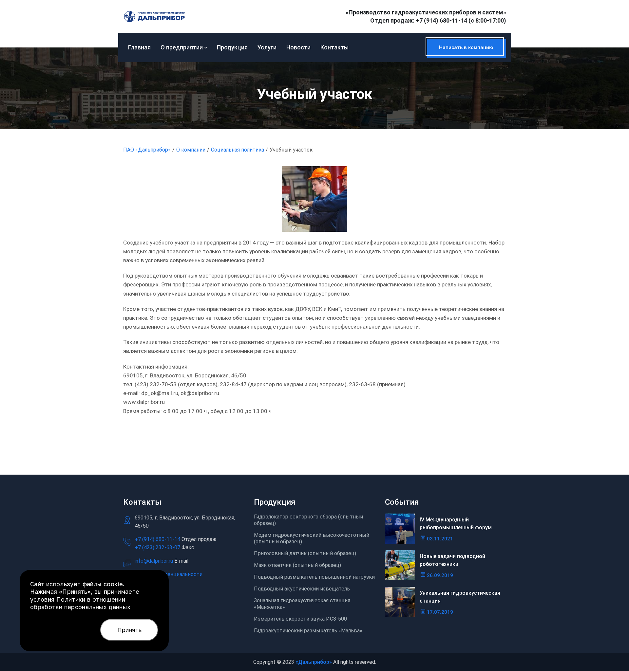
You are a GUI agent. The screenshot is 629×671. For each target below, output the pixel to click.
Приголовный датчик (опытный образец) (305, 553)
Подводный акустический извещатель (302, 589)
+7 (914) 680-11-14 (441, 20)
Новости (298, 47)
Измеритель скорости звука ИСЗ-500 (300, 619)
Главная (139, 47)
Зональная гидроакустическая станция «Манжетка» (302, 603)
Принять (129, 629)
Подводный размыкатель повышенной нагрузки (314, 577)
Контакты (334, 47)
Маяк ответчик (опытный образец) (297, 565)
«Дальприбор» (313, 662)
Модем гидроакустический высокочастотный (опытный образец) (311, 538)
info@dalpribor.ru (154, 561)
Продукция (232, 47)
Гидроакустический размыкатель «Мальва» (308, 630)
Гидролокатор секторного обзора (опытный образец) (308, 520)
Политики (71, 599)
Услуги (266, 47)
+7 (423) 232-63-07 (158, 547)
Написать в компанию (466, 47)
